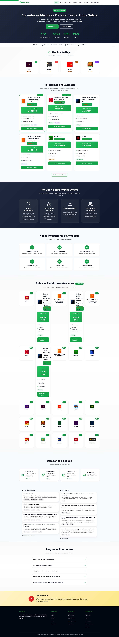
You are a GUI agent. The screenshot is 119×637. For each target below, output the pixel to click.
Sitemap (87, 627)
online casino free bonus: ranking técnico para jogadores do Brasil (40, 514)
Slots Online (71, 615)
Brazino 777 (53, 624)
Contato (87, 618)
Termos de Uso (89, 624)
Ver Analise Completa (32, 128)
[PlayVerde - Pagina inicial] (25, 2)
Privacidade (88, 621)
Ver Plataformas (52, 26)
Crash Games (71, 618)
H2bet (52, 615)
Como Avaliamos (66, 26)
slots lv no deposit (28, 494)
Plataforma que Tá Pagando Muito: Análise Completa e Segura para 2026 (77, 494)
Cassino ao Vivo (72, 621)
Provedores (71, 624)
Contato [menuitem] (86, 2)
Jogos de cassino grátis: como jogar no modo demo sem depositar (78, 529)
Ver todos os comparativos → (28, 535)
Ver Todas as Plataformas (59, 174)
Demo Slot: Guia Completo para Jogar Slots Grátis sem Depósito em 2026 (77, 506)
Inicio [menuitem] (56, 2)
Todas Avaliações (94, 2)
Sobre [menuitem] (80, 2)
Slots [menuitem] (61, 2)
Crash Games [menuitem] (68, 2)
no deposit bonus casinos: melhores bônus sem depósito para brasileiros (39, 525)
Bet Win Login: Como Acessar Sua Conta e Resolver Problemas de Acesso (78, 518)
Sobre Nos (88, 615)
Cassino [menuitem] (75, 2)
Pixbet (52, 621)
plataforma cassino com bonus (31, 504)
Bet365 (52, 618)
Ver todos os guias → (64, 538)
